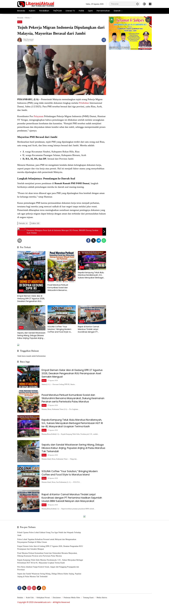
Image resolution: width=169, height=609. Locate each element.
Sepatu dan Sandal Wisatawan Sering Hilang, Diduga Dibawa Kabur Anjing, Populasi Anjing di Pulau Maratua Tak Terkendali (31, 335)
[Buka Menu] (150, 4)
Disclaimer (57, 598)
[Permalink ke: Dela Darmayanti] (20, 40)
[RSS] (44, 588)
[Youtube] (34, 588)
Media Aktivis (102, 598)
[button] (137, 4)
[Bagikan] (104, 40)
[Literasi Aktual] (35, 4)
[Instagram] (29, 588)
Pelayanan (38, 116)
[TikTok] (39, 588)
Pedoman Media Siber (72, 598)
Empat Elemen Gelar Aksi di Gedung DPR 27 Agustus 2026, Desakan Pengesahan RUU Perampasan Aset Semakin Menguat (31, 299)
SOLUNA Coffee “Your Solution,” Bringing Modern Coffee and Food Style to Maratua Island (59, 329)
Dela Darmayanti (28, 39)
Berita (20, 22)
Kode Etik (30, 598)
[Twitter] (93, 240)
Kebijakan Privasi (43, 598)
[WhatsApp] (104, 240)
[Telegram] (98, 240)
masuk (28, 356)
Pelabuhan (84, 103)
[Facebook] (88, 240)
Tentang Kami (88, 598)
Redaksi (20, 598)
